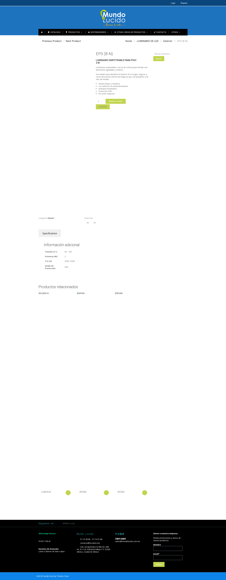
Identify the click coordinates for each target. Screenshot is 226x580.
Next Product (74, 41)
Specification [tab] (50, 233)
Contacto (161, 32)
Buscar (159, 59)
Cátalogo (55, 32)
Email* (156, 554)
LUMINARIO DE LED (148, 41)
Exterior (167, 41)
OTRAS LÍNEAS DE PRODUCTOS (131, 32)
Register (184, 3)
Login (173, 3)
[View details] (55, 390)
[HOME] (41, 32)
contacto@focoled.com (90, 543)
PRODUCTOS (74, 32)
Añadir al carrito (115, 101)
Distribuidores (98, 32)
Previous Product (51, 41)
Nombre (157, 544)
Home (128, 41)
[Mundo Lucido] (113, 17)
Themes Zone (63, 576)
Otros (174, 32)
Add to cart (68, 492)
